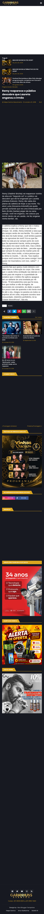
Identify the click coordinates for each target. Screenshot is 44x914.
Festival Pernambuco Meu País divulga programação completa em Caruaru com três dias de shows (27, 80)
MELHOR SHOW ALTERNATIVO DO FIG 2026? (25, 70)
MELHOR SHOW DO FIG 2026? (22, 60)
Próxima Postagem (34, 426)
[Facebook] (9, 311)
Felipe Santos (11, 911)
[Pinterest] (19, 311)
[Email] (29, 311)
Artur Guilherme (23, 911)
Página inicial (6, 87)
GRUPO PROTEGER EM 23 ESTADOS (16, 562)
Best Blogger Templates (26, 908)
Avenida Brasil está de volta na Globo (31, 337)
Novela (15, 87)
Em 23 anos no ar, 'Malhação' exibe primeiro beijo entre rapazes (9, 363)
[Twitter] (14, 311)
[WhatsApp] (24, 311)
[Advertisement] (22, 30)
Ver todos (38, 317)
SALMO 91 (35, 911)
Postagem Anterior (10, 426)
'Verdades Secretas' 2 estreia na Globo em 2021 (10, 338)
